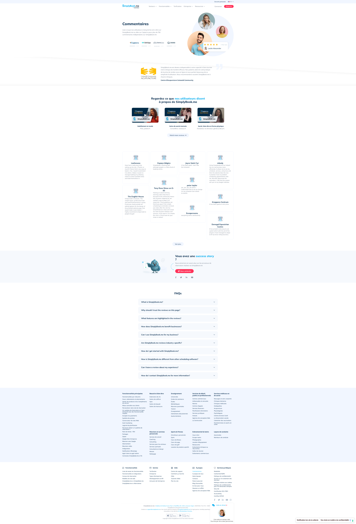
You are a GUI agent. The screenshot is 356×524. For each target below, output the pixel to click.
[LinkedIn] (186, 277)
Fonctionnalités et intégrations (131, 474)
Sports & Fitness (177, 432)
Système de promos (128, 418)
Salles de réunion (197, 451)
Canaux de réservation (129, 476)
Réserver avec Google (129, 441)
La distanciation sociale (221, 418)
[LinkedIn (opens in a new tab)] (224, 500)
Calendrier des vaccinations (222, 420)
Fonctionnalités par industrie (131, 397)
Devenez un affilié (198, 488)
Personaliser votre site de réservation (134, 408)
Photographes (196, 440)
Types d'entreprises (156, 476)
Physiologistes (218, 411)
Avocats (194, 415)
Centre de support (176, 471)
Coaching (152, 439)
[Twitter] (181, 277)
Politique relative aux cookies (223, 482)
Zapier (124, 436)
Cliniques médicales (220, 403)
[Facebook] (175, 277)
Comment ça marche (177, 474)
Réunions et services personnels (157, 433)
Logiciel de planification (129, 425)
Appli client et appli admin (130, 453)
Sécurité (216, 489)
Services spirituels (155, 446)
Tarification (178, 6)
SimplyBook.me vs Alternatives (131, 483)
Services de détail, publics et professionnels (201, 395)
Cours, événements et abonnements (133, 399)
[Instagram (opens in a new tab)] (232, 500)
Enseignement (176, 394)
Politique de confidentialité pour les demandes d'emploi (223, 485)
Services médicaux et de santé (221, 395)
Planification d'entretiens (200, 411)
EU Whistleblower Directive (185, 511)
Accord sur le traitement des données (223, 479)
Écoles (173, 401)
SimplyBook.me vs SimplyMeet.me (133, 481)
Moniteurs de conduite (221, 437)
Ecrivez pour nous (198, 486)
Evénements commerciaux (200, 453)
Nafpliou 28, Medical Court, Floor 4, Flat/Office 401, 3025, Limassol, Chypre (175, 506)
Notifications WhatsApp (129, 451)
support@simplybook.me (153, 509)
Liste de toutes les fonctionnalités (132, 471)
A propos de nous (197, 474)
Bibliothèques (175, 404)
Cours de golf (175, 445)
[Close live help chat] (226, 505)
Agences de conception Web (201, 418)
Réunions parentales (177, 406)
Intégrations (126, 448)
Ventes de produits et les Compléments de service (134, 402)
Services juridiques (198, 413)
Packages (125, 434)
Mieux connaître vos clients (130, 405)
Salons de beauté (155, 404)
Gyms (172, 437)
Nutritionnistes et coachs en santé (222, 423)
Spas (151, 401)
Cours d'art (195, 435)
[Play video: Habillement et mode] (145, 115)
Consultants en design (157, 449)
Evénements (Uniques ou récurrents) (200, 447)
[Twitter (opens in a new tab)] (220, 500)
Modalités (217, 471)
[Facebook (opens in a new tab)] (216, 500)
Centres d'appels (197, 406)
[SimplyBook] (130, 6)
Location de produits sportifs (180, 447)
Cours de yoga (175, 442)
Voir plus (178, 244)
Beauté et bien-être (157, 394)
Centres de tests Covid (221, 415)
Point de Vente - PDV (128, 432)
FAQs (172, 476)
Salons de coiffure (155, 399)
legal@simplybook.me (184, 509)
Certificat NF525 (219, 496)
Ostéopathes (218, 406)
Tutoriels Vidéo (175, 478)
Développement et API (156, 478)
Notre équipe (196, 476)
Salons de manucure (156, 406)
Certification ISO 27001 (221, 491)
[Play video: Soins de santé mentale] (178, 115)
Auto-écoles (217, 435)
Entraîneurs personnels (178, 435)
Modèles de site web (128, 478)
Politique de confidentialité (222, 476)
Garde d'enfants (176, 416)
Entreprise (153, 474)
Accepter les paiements (129, 416)
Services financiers (198, 408)
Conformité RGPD (219, 474)
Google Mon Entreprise (129, 439)
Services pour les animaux (158, 444)
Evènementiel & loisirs (200, 432)
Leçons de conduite (221, 432)
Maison (152, 451)
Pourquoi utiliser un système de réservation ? (132, 428)
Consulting (153, 442)
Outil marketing (127, 423)
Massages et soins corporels (223, 399)
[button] (153, 6)
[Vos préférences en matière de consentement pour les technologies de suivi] (353, 521)
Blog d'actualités (197, 483)
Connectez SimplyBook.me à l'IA (132, 456)
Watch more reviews (177, 135)
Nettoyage (153, 454)
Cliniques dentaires (220, 401)
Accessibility (218, 493)
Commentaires (197, 471)
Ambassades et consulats (200, 401)
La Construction (197, 420)
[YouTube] (192, 277)
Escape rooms (196, 437)
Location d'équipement (199, 442)
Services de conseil (155, 437)
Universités (174, 397)
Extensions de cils (155, 397)
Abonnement (126, 444)
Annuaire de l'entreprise (157, 481)
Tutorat (173, 409)
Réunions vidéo (127, 446)
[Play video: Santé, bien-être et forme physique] (210, 115)
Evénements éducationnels (179, 414)
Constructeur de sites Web (130, 420)
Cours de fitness (176, 440)
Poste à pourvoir (197, 481)
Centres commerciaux (199, 399)
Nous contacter (185, 271)
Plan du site (174, 481)
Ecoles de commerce (177, 399)
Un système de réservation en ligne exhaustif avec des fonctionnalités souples (133, 411)
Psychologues (218, 413)
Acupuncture (218, 408)
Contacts (195, 478)
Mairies (194, 403)
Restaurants (196, 445)
